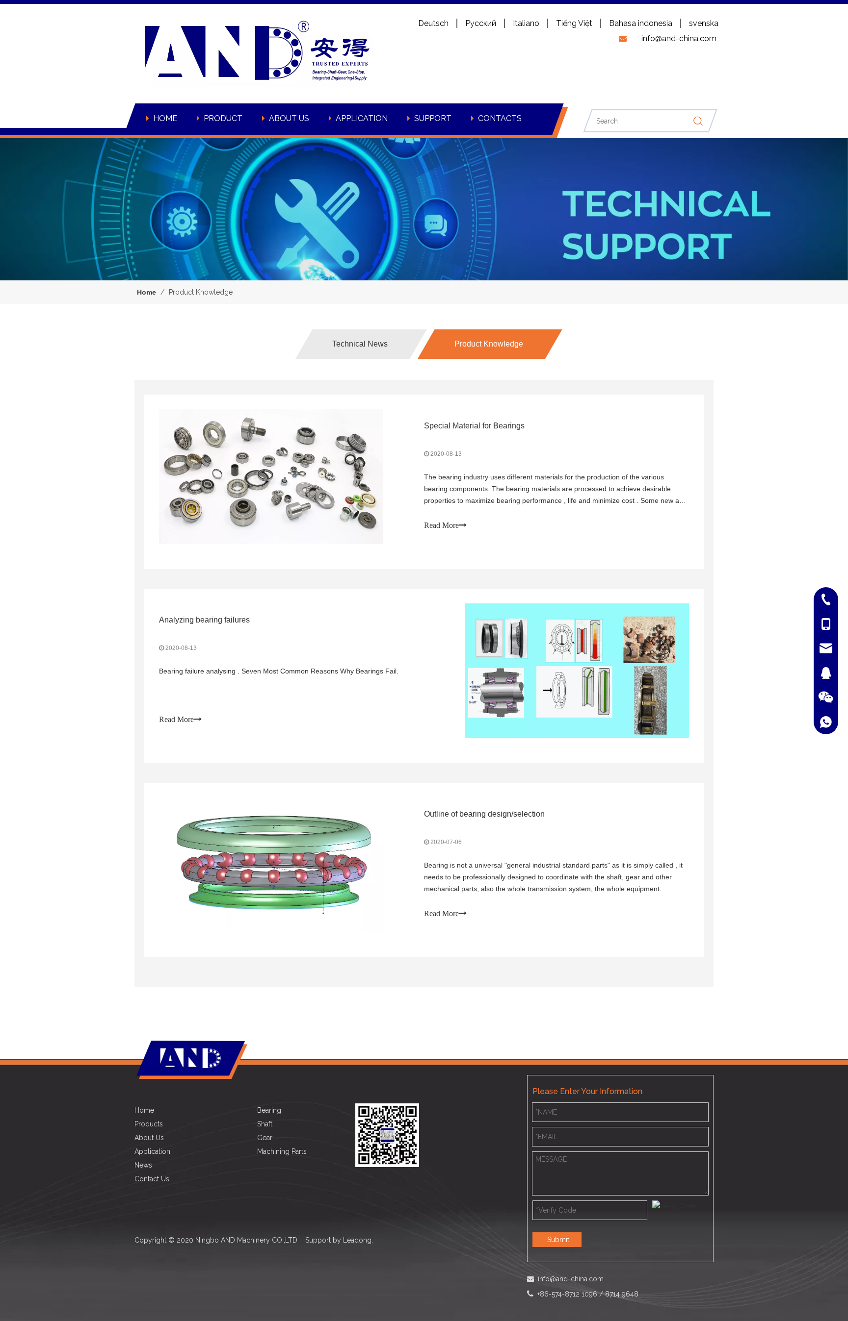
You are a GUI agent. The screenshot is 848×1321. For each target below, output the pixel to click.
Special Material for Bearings (474, 426)
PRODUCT (223, 118)
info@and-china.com (571, 1279)
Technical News (360, 344)
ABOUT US (289, 118)
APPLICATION (362, 118)
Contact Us (151, 1179)
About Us (149, 1138)
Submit (558, 1240)
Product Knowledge (488, 344)
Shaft (264, 1124)
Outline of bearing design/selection (484, 814)
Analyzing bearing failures (204, 620)
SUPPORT (432, 118)
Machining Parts (282, 1151)
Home (144, 1110)
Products (148, 1124)
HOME (165, 118)
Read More (441, 525)
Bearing (269, 1110)
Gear (264, 1138)
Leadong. (358, 1240)
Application (152, 1151)
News (143, 1165)
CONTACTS (500, 118)
